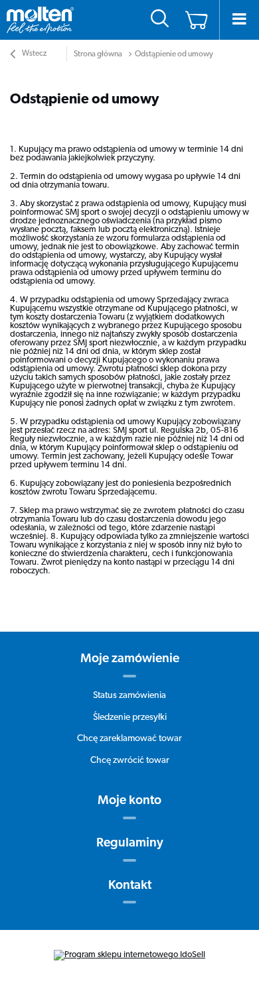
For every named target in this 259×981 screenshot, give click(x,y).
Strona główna (98, 54)
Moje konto (129, 801)
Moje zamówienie (129, 659)
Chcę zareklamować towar (129, 739)
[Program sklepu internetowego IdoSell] (129, 955)
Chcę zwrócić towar (129, 761)
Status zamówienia (129, 696)
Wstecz (33, 54)
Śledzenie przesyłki (130, 717)
